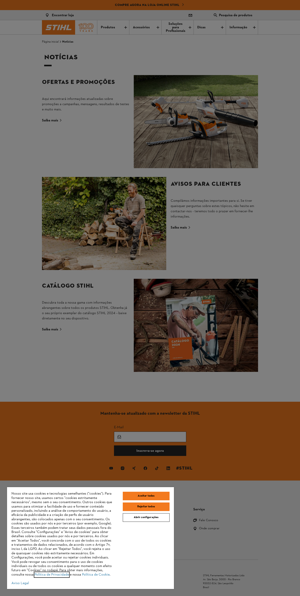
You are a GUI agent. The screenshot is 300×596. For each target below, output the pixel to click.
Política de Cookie (96, 574)
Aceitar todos (146, 496)
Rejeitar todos (146, 507)
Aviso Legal (20, 583)
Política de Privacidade (51, 574)
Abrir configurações (146, 517)
